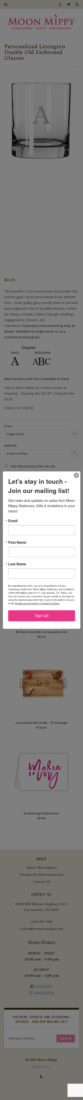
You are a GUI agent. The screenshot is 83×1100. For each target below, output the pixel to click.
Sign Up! (41, 616)
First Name (17, 542)
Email (12, 521)
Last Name (17, 564)
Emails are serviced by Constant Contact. (37, 603)
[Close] (76, 475)
